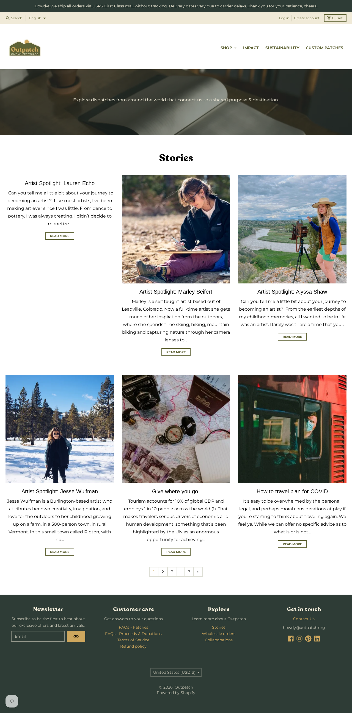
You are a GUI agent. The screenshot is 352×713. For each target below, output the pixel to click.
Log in (284, 18)
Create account (307, 18)
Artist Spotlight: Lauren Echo (60, 183)
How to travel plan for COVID (292, 491)
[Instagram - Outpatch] (299, 638)
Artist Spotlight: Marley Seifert (175, 292)
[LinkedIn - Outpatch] (317, 638)
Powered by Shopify (176, 692)
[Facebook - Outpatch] (290, 638)
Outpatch (184, 687)
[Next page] (198, 571)
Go (76, 636)
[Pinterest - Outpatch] (308, 638)
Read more (59, 236)
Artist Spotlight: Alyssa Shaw (292, 292)
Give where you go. (176, 491)
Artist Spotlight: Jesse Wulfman (59, 491)
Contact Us (304, 618)
